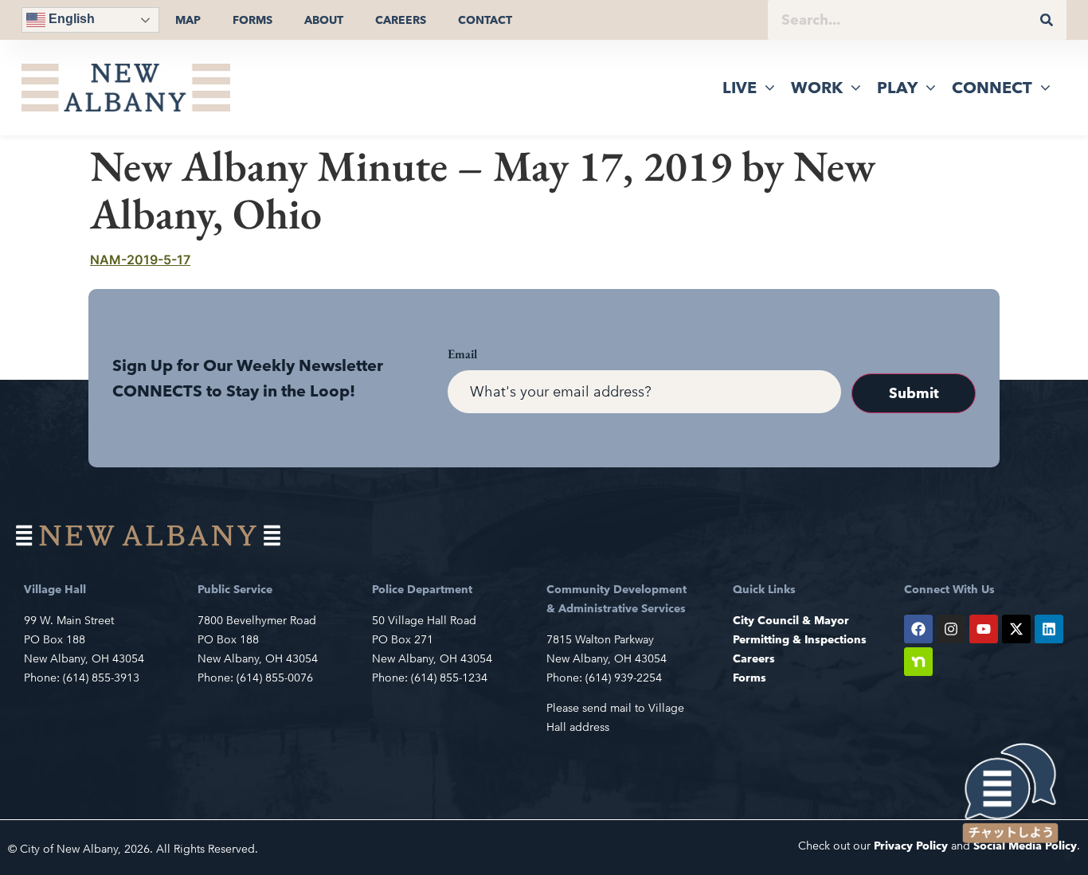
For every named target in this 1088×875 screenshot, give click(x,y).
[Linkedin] (1049, 629)
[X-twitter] (1016, 629)
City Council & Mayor (791, 620)
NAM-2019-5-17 (140, 260)
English (70, 18)
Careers (400, 20)
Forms (252, 20)
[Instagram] (951, 629)
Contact (485, 20)
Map (188, 20)
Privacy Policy (911, 845)
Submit (914, 393)
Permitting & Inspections (800, 639)
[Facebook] (918, 629)
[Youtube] (983, 629)
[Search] (1046, 20)
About (323, 20)
